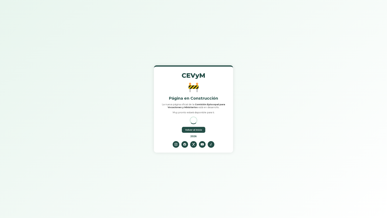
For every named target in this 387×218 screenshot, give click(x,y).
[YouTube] (202, 144)
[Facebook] (184, 144)
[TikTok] (211, 144)
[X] (193, 144)
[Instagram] (176, 144)
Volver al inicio (193, 129)
